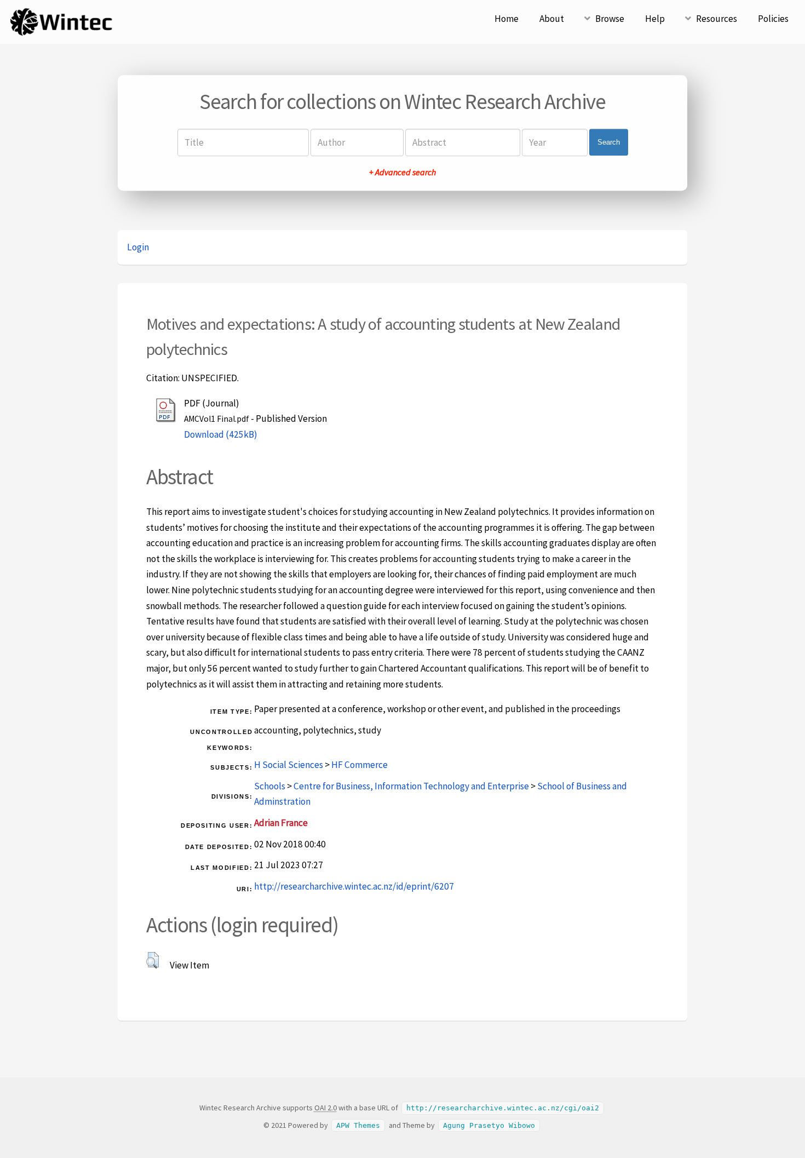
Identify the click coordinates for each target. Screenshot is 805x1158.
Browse (609, 19)
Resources (716, 19)
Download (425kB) (220, 434)
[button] (152, 960)
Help (655, 19)
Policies (773, 19)
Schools (269, 786)
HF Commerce (359, 765)
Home (507, 19)
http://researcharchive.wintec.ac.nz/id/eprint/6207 (354, 886)
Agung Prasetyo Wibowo (489, 1125)
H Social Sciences (288, 765)
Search (608, 142)
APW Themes (358, 1125)
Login (138, 247)
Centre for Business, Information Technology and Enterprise (411, 786)
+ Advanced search (402, 172)
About (551, 19)
